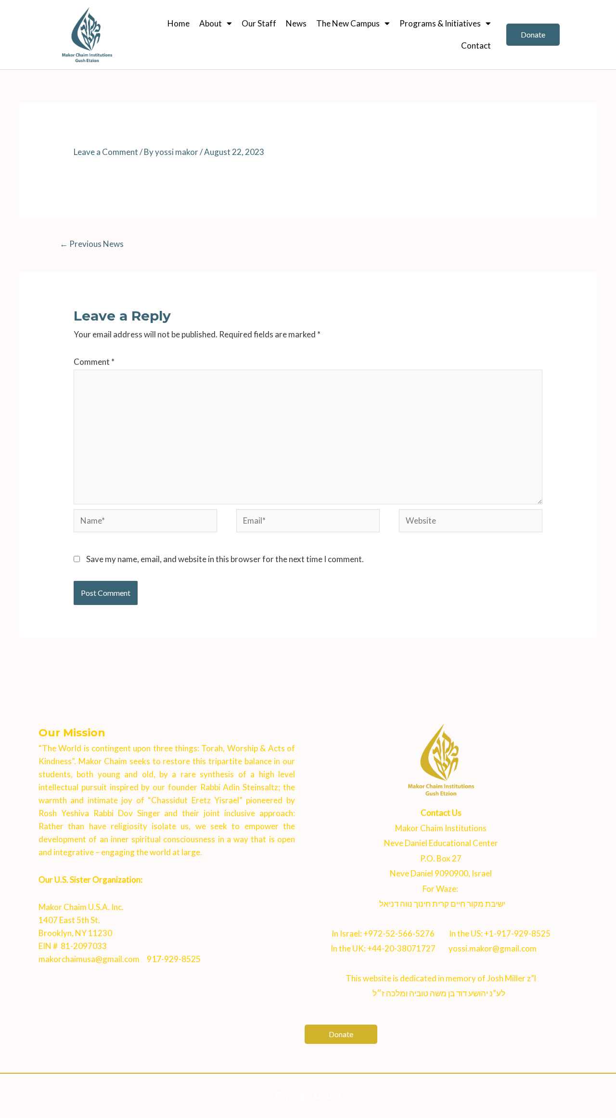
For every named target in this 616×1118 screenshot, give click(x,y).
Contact (476, 45)
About (210, 23)
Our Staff (259, 23)
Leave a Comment (106, 152)
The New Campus (348, 23)
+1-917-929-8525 (517, 933)
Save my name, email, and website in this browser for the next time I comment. (225, 559)
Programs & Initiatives (440, 23)
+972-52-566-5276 (399, 933)
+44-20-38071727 (401, 948)
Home (178, 23)
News (296, 23)
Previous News (92, 244)
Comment (94, 362)
